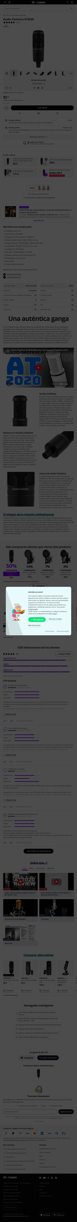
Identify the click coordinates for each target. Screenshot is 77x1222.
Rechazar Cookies (55, 619)
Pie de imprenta (49, 631)
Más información (34, 625)
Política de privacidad (63, 631)
